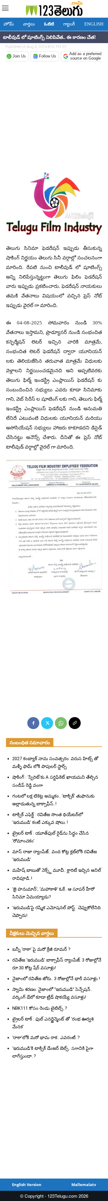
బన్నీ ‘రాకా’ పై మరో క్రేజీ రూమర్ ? (41, 949)
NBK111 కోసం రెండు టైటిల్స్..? (39, 1008)
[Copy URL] (75, 723)
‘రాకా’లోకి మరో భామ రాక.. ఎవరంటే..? (46, 1037)
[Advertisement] (54, 117)
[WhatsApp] (61, 723)
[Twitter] (47, 723)
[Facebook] (33, 723)
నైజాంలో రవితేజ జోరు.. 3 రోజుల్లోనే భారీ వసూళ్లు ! (56, 978)
